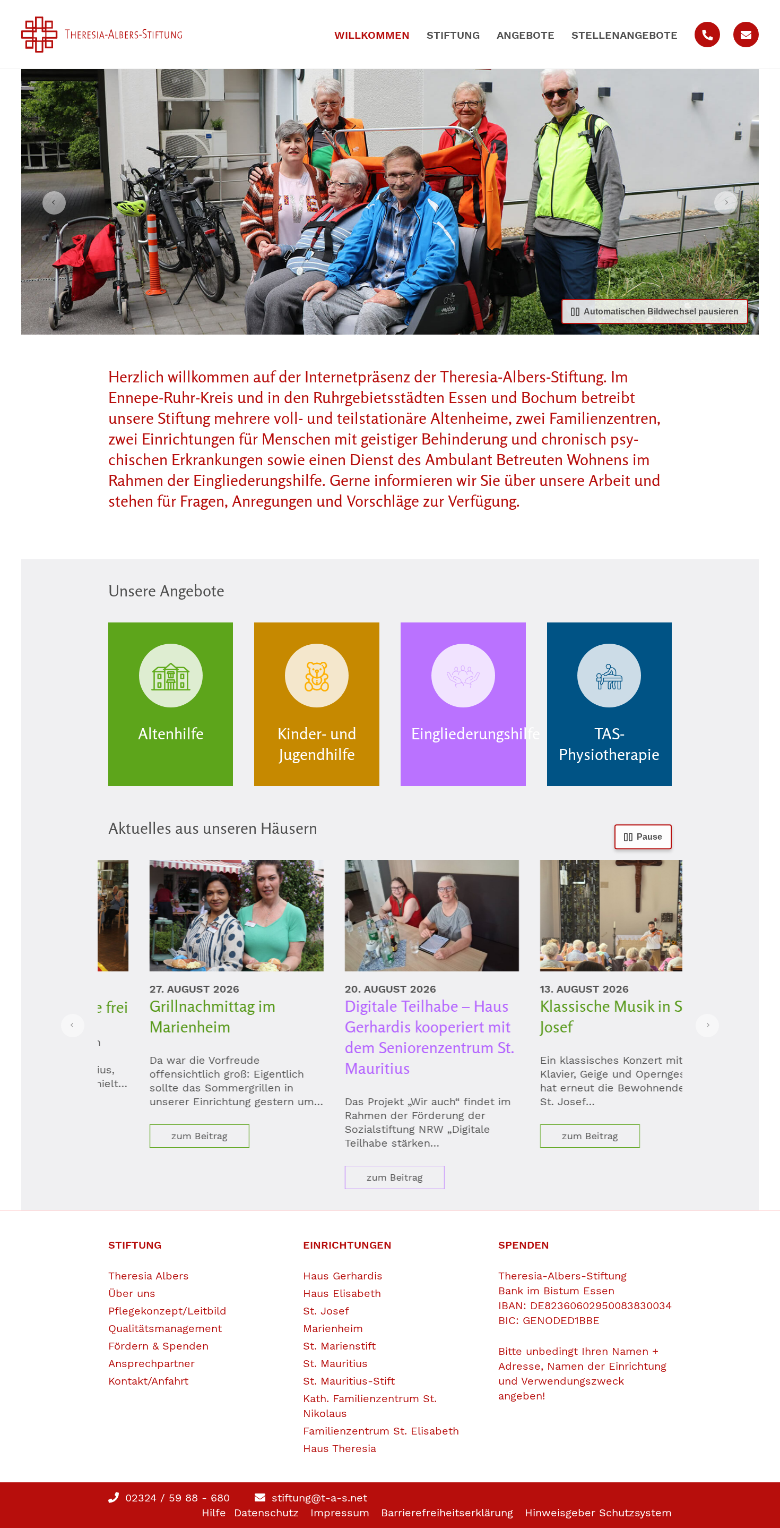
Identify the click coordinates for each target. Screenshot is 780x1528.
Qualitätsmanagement (165, 1328)
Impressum (339, 1512)
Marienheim (333, 1328)
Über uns (131, 1293)
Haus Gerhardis (343, 1275)
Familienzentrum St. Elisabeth (381, 1430)
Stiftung (453, 35)
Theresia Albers (148, 1275)
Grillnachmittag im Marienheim (171, 1016)
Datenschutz (266, 1512)
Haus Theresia (339, 1448)
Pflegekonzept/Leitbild (167, 1310)
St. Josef (326, 1310)
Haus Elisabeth (342, 1293)
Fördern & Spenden (158, 1345)
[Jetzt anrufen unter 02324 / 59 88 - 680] (707, 34)
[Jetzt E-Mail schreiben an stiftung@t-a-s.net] (746, 34)
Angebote (525, 35)
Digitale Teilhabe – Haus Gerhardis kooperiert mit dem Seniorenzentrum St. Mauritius (388, 1037)
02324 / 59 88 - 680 (176, 1497)
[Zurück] (54, 203)
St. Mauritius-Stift (349, 1381)
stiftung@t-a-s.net (317, 1497)
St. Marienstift (339, 1345)
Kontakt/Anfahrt (148, 1381)
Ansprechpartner (151, 1363)
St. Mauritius (335, 1363)
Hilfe (214, 1512)
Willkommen (372, 35)
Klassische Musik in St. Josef (574, 1016)
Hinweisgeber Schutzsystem (598, 1512)
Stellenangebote (624, 35)
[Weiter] (726, 203)
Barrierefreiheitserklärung (447, 1512)
